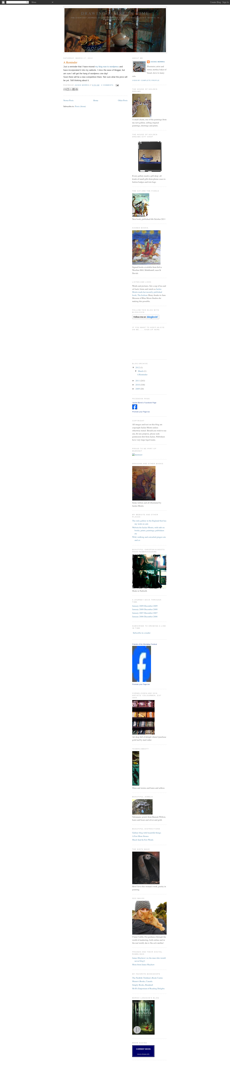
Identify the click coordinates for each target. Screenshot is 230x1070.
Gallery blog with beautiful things (146, 832)
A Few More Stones (140, 836)
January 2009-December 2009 (145, 605)
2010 (137, 384)
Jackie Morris (157, 62)
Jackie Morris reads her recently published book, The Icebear (147, 292)
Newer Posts (68, 100)
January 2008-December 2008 (145, 609)
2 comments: (107, 85)
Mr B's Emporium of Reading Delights (148, 988)
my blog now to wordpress (107, 66)
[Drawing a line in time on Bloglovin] (145, 318)
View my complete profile (145, 80)
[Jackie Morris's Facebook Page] (134, 408)
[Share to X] (70, 89)
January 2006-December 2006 (145, 616)
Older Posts (123, 100)
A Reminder (70, 62)
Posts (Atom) (80, 106)
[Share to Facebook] (73, 89)
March (141, 371)
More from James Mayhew (143, 964)
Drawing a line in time (115, 13)
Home (95, 100)
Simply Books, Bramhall (142, 984)
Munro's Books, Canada (142, 981)
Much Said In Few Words (142, 839)
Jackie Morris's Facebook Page (144, 403)
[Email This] (64, 89)
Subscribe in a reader (141, 632)
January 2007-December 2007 (145, 612)
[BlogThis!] (67, 89)
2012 (137, 367)
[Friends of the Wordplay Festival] (141, 681)
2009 (137, 388)
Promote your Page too (141, 412)
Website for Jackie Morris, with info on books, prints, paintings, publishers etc (148, 530)
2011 (137, 380)
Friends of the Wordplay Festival (144, 644)
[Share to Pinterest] (76, 89)
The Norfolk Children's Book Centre (147, 977)
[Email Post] (116, 85)
